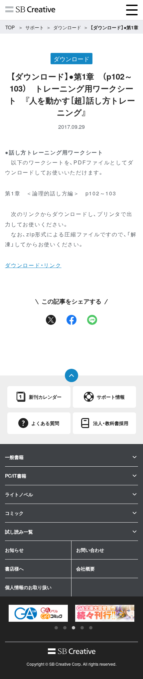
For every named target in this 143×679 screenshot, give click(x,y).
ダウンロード (67, 27)
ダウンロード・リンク (33, 265)
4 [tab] (82, 627)
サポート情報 (111, 396)
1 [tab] (56, 627)
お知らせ (14, 550)
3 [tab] (73, 627)
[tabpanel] (38, 613)
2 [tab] (65, 627)
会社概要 (85, 568)
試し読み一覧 (19, 531)
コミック (14, 513)
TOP (10, 27)
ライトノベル (19, 494)
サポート (34, 27)
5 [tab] (90, 627)
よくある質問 (45, 423)
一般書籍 (14, 457)
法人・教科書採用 (110, 423)
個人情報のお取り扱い (28, 587)
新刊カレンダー (45, 396)
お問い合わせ (90, 550)
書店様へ (14, 568)
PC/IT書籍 (15, 475)
